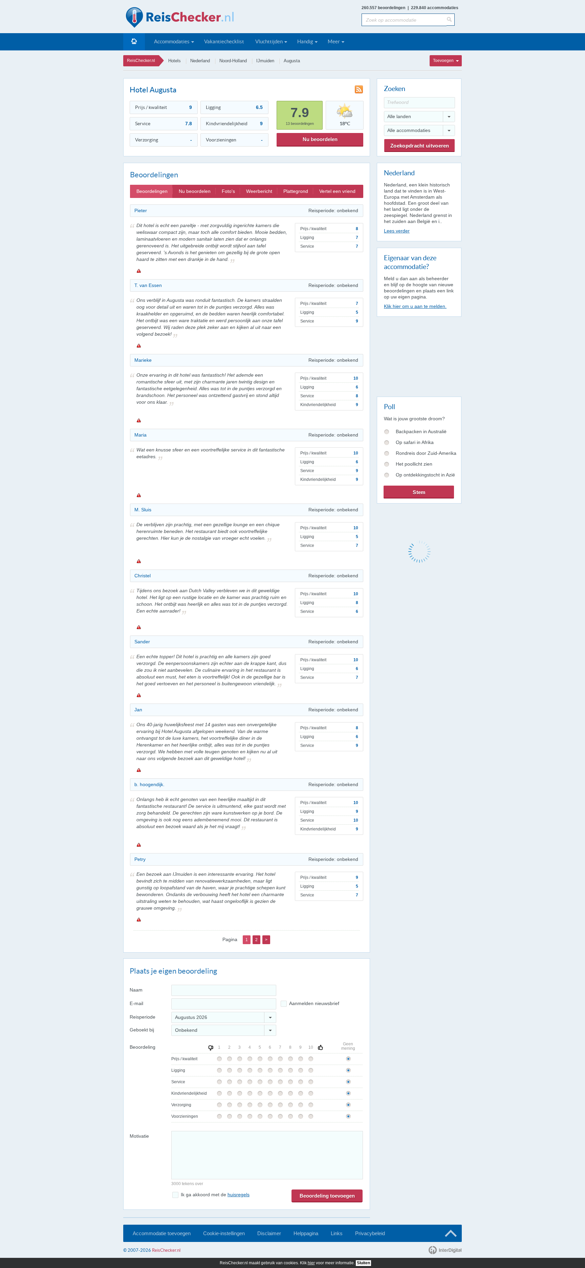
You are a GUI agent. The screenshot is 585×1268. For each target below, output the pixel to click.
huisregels (239, 1194)
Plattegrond (295, 191)
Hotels (174, 60)
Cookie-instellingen (224, 1233)
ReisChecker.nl (141, 60)
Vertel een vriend (337, 191)
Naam (136, 990)
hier (311, 1263)
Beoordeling (142, 1047)
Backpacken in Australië (421, 431)
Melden (138, 271)
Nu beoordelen (320, 139)
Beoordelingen (152, 191)
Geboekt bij (142, 1029)
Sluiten (363, 1263)
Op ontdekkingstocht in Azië (425, 474)
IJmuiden (265, 60)
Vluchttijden (269, 41)
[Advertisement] (418, 355)
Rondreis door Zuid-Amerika (426, 453)
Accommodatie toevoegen (162, 1233)
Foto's (228, 191)
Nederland (200, 60)
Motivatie (139, 1136)
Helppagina (306, 1233)
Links (337, 1233)
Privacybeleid (370, 1233)
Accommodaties (172, 41)
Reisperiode (142, 1017)
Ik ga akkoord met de (215, 1194)
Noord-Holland (233, 60)
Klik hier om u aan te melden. (415, 306)
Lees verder (397, 230)
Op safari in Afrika (415, 442)
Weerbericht (259, 191)
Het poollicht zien (414, 464)
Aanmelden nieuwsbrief (314, 1003)
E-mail (136, 1003)
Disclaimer (269, 1233)
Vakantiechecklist (224, 41)
